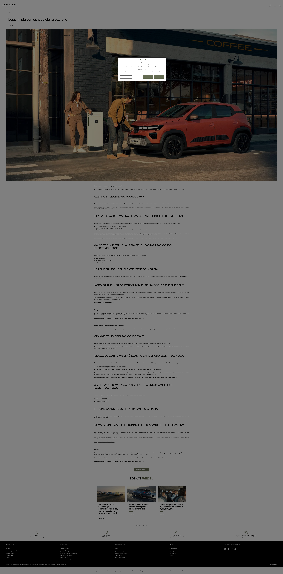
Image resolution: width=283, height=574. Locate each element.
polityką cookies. (144, 73)
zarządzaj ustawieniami (126, 77)
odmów (147, 77)
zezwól (158, 77)
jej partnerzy (128, 66)
